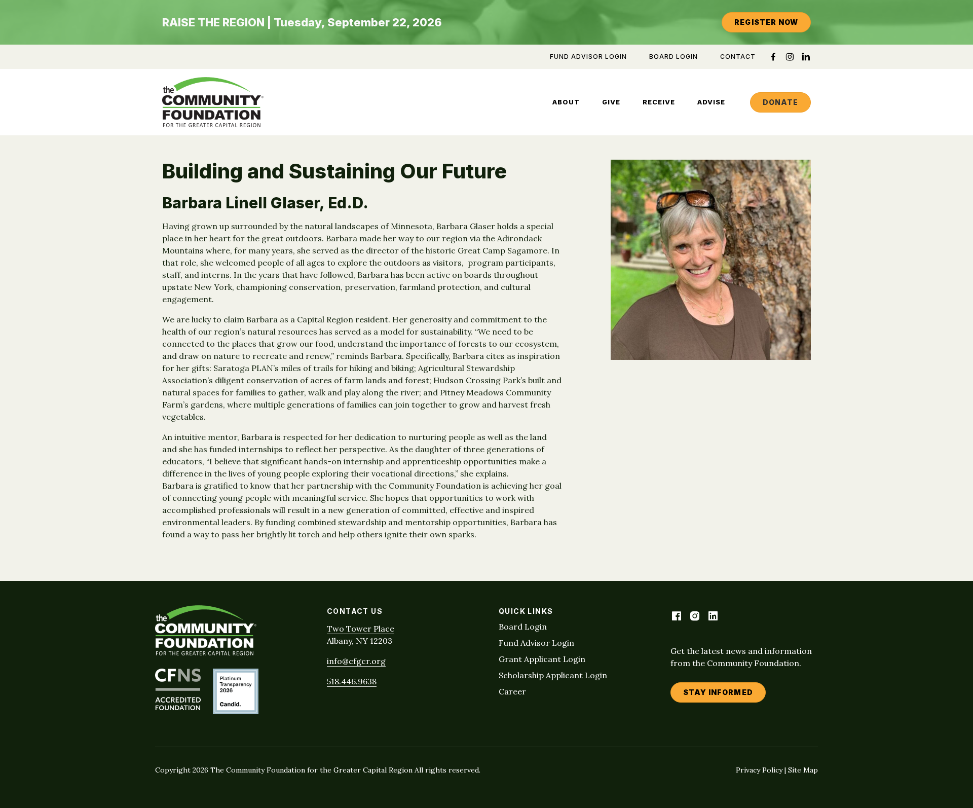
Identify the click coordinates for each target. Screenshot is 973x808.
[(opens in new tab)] (178, 707)
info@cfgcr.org (356, 661)
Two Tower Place (360, 628)
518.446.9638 (352, 681)
